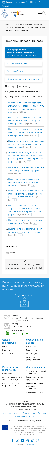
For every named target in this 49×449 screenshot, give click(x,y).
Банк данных (31, 350)
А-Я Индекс (31, 347)
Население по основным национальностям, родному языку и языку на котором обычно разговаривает (26, 195)
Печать (12, 253)
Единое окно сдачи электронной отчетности (34, 385)
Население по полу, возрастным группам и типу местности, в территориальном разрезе (25, 132)
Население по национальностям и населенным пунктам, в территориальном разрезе (25, 182)
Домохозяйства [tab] (15, 71)
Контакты (6, 350)
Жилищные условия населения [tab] (23, 79)
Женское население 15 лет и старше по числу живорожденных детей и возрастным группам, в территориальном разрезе (26, 157)
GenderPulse (7, 374)
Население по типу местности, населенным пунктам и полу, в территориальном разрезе (25, 120)
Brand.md (30, 445)
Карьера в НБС (8, 354)
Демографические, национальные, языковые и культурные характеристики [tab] (21, 52)
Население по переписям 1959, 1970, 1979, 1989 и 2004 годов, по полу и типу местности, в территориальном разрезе (26, 107)
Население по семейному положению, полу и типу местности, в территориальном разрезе (26, 144)
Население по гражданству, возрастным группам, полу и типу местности (25, 232)
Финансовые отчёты (34, 392)
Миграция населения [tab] (18, 63)
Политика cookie (30, 413)
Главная (7, 24)
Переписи (20, 24)
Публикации (31, 354)
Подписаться (23, 295)
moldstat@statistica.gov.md (23, 326)
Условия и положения (12, 413)
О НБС (5, 347)
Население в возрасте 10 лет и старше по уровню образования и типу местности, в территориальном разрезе (25, 210)
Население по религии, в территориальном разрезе (25, 221)
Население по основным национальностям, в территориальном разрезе (26, 170)
